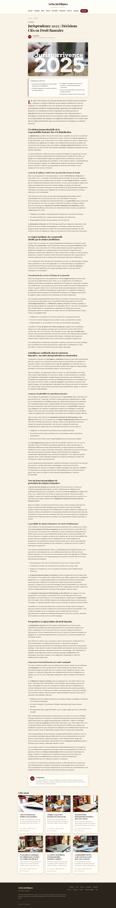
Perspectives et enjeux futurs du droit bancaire (72, 94)
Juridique (37, 11)
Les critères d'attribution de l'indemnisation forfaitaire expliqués (56, 857)
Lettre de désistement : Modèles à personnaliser (28, 816)
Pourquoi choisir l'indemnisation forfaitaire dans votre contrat (84, 817)
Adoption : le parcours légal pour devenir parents (56, 816)
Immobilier (55, 11)
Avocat (48, 11)
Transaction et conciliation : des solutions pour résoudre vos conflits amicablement (29, 857)
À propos (76, 11)
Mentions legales (89, 889)
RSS (97, 889)
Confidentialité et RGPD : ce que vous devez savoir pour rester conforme (83, 857)
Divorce (69, 11)
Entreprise (62, 11)
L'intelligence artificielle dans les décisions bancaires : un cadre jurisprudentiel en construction (71, 85)
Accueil (30, 11)
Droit (42, 11)
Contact (84, 11)
